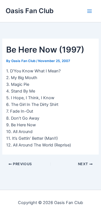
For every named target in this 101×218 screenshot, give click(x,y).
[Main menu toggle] (89, 11)
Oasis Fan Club (30, 11)
